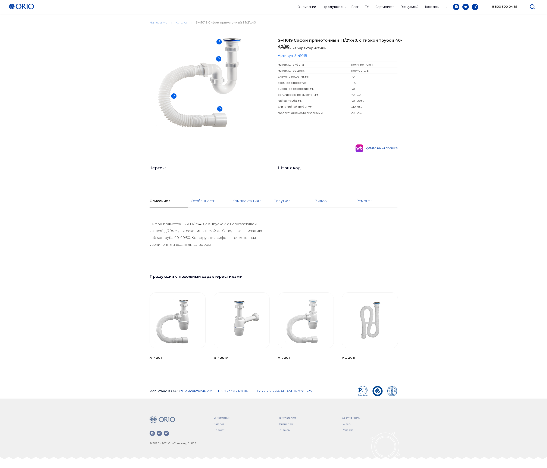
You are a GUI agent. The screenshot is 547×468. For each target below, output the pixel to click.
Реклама (347, 429)
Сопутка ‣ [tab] (282, 201)
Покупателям (287, 417)
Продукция (333, 7)
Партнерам (285, 423)
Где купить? (409, 7)
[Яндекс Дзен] (456, 7)
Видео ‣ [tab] (322, 201)
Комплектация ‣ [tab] (246, 201)
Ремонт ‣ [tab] (364, 201)
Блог (355, 7)
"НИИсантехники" (197, 391)
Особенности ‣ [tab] (204, 201)
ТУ (367, 7)
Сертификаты (351, 417)
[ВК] (465, 7)
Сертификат (384, 7)
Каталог (181, 22)
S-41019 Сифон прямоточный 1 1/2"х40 (226, 22)
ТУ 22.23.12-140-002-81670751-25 (284, 391)
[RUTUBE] (475, 7)
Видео (346, 423)
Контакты (432, 7)
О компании (306, 7)
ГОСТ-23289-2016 (233, 391)
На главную (158, 22)
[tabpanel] (273, 242)
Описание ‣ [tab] (160, 201)
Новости (219, 429)
